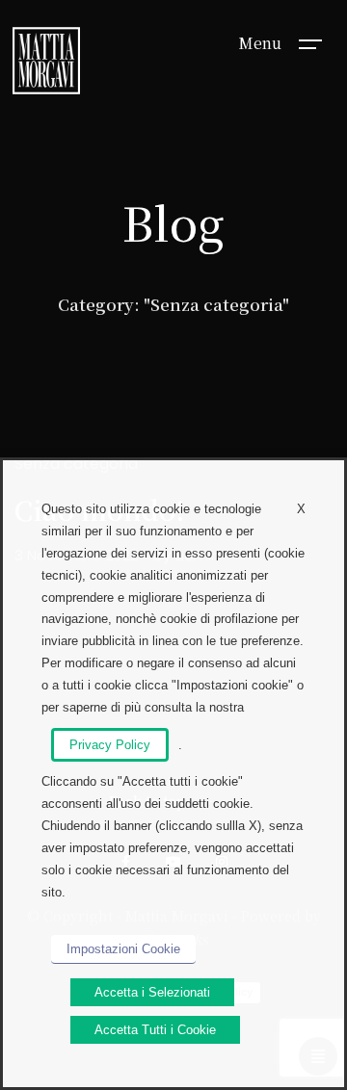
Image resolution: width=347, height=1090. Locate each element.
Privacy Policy (109, 745)
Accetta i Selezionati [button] (152, 992)
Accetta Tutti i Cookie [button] (155, 1030)
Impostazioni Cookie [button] (123, 949)
